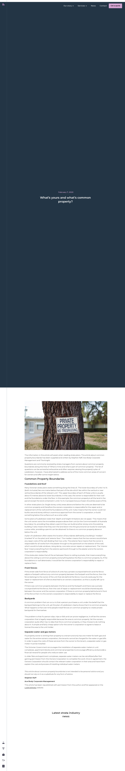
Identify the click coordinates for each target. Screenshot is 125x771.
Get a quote (115, 6)
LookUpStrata (31, 688)
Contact (103, 6)
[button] (68, 6)
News (93, 6)
